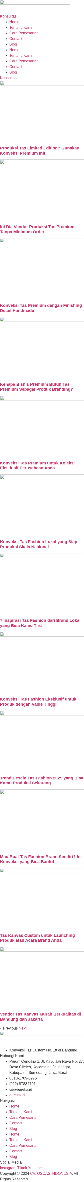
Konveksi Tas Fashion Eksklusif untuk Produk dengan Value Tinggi (38, 702)
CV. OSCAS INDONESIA (51, 1173)
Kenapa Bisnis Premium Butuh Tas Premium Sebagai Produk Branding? (36, 387)
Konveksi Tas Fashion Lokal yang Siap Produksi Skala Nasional (38, 544)
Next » (24, 1028)
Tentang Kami (20, 27)
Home (14, 22)
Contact (15, 39)
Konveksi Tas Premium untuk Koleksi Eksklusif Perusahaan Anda (37, 466)
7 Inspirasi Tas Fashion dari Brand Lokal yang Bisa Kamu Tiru (40, 623)
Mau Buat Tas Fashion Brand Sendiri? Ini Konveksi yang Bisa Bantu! (41, 859)
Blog (13, 44)
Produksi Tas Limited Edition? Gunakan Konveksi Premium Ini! (39, 151)
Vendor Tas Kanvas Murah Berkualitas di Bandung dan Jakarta (40, 1017)
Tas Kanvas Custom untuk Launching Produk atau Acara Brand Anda (37, 938)
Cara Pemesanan (23, 33)
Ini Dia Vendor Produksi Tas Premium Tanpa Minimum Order (37, 229)
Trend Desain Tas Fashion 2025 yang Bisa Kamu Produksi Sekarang (41, 781)
